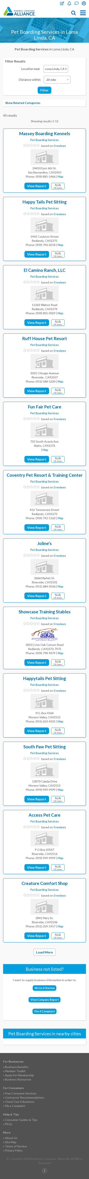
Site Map (10, 1142)
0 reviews (60, 145)
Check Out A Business (19, 1101)
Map (60, 176)
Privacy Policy (14, 1150)
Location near (30, 69)
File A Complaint (44, 1011)
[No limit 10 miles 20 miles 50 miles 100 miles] (57, 79)
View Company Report (44, 999)
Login (84, 3)
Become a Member (69, 3)
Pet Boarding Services (44, 140)
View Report (36, 186)
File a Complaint (15, 1106)
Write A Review (44, 988)
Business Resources (18, 1079)
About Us (11, 1138)
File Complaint (62, 3)
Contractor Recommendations (24, 1097)
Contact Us (77, 3)
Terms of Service (16, 1146)
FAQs (8, 1124)
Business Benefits (17, 1067)
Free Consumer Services (20, 1093)
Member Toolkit (15, 1071)
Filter (44, 90)
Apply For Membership (19, 1075)
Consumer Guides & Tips (21, 1120)
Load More (44, 952)
